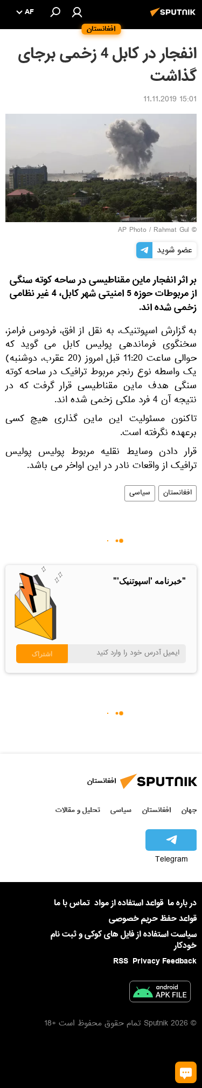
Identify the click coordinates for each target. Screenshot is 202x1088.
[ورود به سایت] (77, 12)
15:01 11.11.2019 (170, 100)
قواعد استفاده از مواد (128, 903)
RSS (120, 961)
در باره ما (182, 903)
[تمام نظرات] (186, 1072)
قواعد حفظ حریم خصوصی (153, 918)
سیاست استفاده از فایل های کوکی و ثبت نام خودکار (124, 940)
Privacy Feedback (165, 961)
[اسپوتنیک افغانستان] (174, 17)
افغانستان (177, 493)
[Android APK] (160, 994)
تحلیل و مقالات (77, 810)
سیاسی (139, 493)
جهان (189, 810)
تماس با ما (72, 903)
